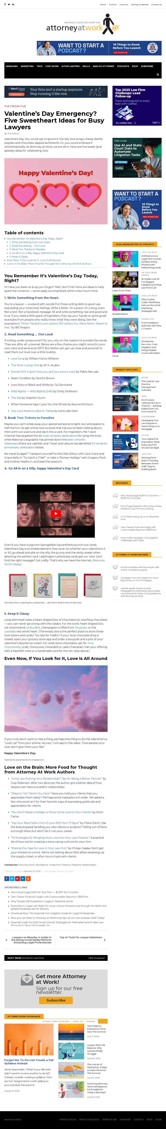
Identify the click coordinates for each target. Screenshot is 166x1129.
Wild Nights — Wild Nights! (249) (32, 391)
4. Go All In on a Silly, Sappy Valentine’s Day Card (37, 253)
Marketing (27, 66)
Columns (123, 4)
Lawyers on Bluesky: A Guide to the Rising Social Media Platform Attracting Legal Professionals (31, 940)
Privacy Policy (68, 1119)
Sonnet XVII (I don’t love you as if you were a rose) (43, 371)
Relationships (89, 864)
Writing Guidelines (139, 4)
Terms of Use (109, 1119)
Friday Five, (55, 864)
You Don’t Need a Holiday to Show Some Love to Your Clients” (52, 812)
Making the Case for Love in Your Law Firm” (39, 848)
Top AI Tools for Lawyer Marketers (80, 937)
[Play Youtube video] (56, 513)
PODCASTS (123, 66)
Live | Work (52, 66)
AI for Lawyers (71, 66)
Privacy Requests (89, 1119)
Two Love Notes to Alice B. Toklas (32, 410)
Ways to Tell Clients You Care (30, 793)
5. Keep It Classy (19, 256)
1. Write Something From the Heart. (30, 242)
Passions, (66, 864)
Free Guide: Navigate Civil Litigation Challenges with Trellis (139, 539)
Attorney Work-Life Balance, (34, 864)
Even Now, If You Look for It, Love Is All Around (33, 260)
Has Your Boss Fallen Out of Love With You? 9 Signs (45, 822)
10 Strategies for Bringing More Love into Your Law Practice (50, 837)
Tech (39, 66)
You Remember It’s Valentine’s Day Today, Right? (35, 238)
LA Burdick (33, 627)
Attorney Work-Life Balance (56, 1021)
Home (158, 1119)
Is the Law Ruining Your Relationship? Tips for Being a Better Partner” (57, 778)
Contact (139, 1119)
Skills (86, 66)
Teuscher (81, 627)
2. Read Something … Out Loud (27, 245)
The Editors (13, 133)
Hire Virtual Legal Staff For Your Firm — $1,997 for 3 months (44, 892)
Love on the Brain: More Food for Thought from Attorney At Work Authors (49, 263)
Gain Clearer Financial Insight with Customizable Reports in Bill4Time (49, 896)
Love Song (17, 358)
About (103, 4)
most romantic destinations (59, 435)
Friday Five (78, 1021)
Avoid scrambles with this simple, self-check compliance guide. (140, 568)
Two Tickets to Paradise (35, 418)
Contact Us (156, 4)
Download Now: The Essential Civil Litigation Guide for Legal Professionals (52, 913)
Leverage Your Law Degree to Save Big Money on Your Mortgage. (139, 579)
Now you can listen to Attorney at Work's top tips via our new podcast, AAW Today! (58, 917)
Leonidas (10, 631)
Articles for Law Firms (56, 958)
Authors (113, 4)
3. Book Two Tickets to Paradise (27, 249)
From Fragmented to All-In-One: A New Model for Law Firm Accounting (141, 507)
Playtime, (77, 864)
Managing (12, 66)
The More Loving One (25, 365)
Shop (135, 66)
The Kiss (16, 397)
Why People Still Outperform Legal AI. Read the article (42, 901)
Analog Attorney (103, 66)
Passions (91, 1021)
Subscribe (147, 66)
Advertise (125, 1119)
